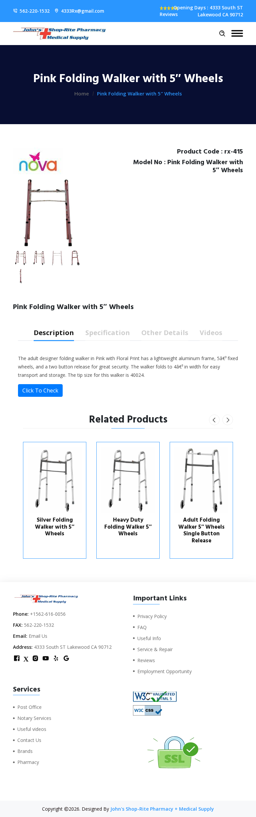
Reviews (146, 660)
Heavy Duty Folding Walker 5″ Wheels (128, 526)
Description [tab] (54, 332)
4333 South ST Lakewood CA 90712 (73, 647)
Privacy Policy (152, 616)
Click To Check (40, 390)
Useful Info (149, 638)
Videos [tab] (211, 332)
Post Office (29, 707)
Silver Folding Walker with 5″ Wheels (54, 526)
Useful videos (31, 729)
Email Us (38, 636)
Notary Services (34, 718)
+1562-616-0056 (48, 614)
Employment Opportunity (164, 671)
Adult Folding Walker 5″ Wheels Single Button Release (201, 530)
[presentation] (214, 420)
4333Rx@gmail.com (82, 11)
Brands (25, 751)
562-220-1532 (35, 11)
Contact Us (29, 740)
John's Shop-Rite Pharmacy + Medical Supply (162, 809)
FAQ (142, 627)
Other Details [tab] (164, 332)
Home (81, 93)
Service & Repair (155, 649)
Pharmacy (28, 762)
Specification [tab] (107, 332)
